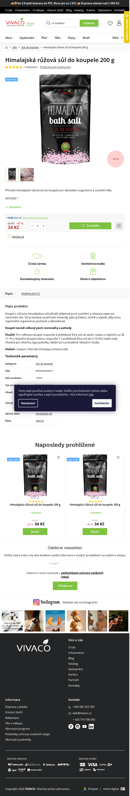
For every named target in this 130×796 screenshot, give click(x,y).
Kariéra (90, 10)
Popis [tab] (9, 293)
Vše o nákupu (14, 723)
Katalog (79, 10)
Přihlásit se (65, 586)
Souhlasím (102, 403)
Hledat (89, 23)
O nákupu (38, 10)
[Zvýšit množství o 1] (43, 226)
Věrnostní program (17, 729)
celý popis (11, 197)
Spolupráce (105, 10)
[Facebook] (70, 726)
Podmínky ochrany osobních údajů (27, 734)
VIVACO (40, 420)
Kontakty (119, 10)
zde (91, 394)
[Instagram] (77, 726)
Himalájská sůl (44, 413)
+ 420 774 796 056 (84, 719)
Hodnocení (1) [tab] (30, 293)
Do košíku (93, 226)
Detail (35, 531)
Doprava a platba (16, 707)
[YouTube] (84, 726)
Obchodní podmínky (18, 739)
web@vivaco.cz (82, 713)
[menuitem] (11, 38)
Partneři (73, 680)
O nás (8, 10)
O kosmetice (22, 10)
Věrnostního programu (35, 217)
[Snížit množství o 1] (32, 226)
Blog (69, 10)
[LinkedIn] (91, 726)
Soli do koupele (44, 363)
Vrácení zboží (55, 10)
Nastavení (28, 403)
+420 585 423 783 (83, 707)
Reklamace (12, 718)
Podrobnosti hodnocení (55, 67)
